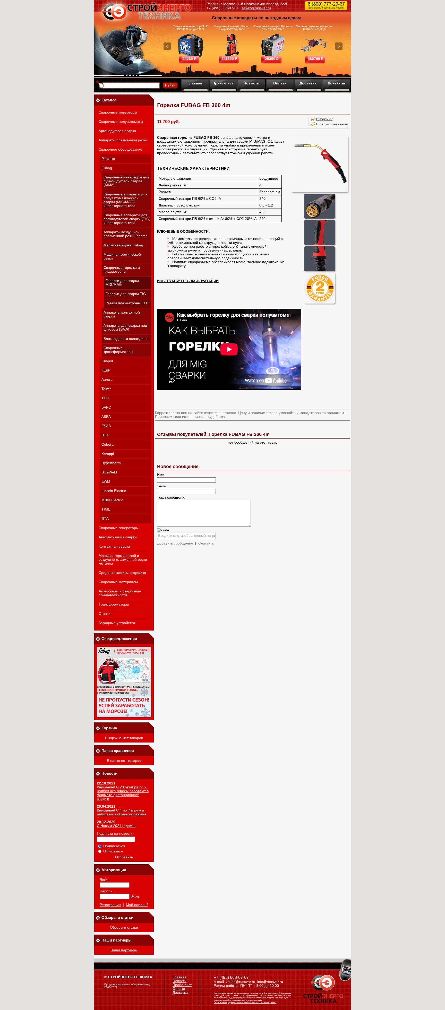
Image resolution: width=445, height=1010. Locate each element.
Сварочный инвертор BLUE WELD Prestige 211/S (191, 28)
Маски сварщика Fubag (123, 245)
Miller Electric (112, 500)
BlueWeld (109, 472)
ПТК (104, 435)
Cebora (107, 444)
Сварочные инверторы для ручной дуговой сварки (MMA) (126, 181)
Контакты (336, 83)
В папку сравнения (332, 124)
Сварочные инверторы (118, 112)
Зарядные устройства (117, 623)
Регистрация (110, 905)
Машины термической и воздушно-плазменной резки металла (123, 559)
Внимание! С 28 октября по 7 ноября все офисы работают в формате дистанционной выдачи (123, 793)
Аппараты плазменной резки (123, 140)
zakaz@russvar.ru (256, 8)
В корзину (324, 119)
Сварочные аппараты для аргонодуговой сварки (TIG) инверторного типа (127, 219)
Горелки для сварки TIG (126, 294)
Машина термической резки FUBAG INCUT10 (314, 28)
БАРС (106, 407)
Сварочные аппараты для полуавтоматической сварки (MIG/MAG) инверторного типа (125, 200)
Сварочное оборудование (120, 149)
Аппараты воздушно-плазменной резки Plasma (126, 234)
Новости (251, 83)
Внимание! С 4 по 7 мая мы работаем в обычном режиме (122, 812)
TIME (105, 509)
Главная (194, 83)
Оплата (279, 83)
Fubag (106, 168)
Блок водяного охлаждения (127, 339)
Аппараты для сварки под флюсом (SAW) (125, 327)
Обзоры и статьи (124, 927)
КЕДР (105, 370)
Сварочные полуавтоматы (121, 122)
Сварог (107, 361)
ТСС (105, 398)
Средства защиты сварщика (122, 573)
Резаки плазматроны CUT (127, 303)
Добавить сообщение (175, 543)
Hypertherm (111, 463)
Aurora (107, 380)
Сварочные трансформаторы (118, 350)
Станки (104, 614)
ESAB (106, 426)
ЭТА (105, 519)
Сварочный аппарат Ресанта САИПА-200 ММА (273, 28)
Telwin (106, 389)
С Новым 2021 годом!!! (116, 826)
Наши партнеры (124, 950)
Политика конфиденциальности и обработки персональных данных (245, 1002)
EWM (105, 482)
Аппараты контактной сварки (122, 314)
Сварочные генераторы (119, 528)
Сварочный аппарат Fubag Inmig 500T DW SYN (231, 28)
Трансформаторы (114, 604)
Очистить (206, 543)
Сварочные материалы (118, 582)
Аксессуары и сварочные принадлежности (120, 593)
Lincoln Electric (113, 491)
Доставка (307, 83)
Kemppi (107, 454)
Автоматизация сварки (118, 537)
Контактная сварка (114, 546)
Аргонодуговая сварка (117, 131)
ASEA (106, 417)
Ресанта (108, 159)
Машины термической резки (122, 256)
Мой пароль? (137, 905)
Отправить (124, 857)
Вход (135, 896)
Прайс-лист (223, 83)
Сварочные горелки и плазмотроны (122, 269)
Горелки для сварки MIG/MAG (122, 283)
